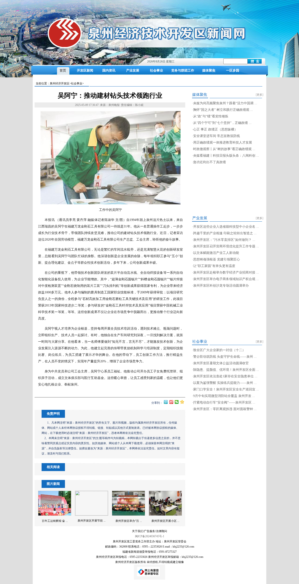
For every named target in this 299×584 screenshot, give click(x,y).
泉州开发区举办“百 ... (128, 521)
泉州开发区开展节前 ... (92, 520)
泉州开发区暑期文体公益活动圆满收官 (221, 363)
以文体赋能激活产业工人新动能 (216, 253)
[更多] (259, 94)
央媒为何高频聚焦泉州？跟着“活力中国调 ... (225, 103)
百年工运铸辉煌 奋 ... (55, 521)
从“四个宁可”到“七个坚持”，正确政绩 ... (222, 123)
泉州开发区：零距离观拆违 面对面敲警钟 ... (225, 409)
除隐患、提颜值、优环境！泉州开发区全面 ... (226, 369)
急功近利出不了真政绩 (209, 162)
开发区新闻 (85, 70)
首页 (63, 70)
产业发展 (132, 70)
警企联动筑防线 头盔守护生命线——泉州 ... (225, 356)
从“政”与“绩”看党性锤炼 (210, 116)
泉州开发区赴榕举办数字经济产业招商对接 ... (226, 272)
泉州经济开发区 (59, 83)
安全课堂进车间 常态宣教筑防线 (216, 136)
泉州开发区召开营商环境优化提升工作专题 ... (226, 246)
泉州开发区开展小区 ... (165, 521)
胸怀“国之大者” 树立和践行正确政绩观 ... (223, 110)
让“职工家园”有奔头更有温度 (214, 266)
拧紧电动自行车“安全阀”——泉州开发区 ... (224, 402)
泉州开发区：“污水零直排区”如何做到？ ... (224, 240)
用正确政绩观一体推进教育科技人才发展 (222, 142)
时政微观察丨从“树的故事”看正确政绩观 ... (224, 149)
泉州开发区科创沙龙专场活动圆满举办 (221, 285)
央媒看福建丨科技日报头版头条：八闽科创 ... (226, 155)
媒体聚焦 (208, 70)
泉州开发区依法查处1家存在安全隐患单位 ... (225, 376)
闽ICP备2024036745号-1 (149, 536)
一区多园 (232, 70)
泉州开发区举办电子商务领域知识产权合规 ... (226, 279)
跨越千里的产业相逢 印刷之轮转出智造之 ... (225, 233)
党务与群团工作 (182, 70)
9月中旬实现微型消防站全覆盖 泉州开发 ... (224, 396)
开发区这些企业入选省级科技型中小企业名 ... (226, 226)
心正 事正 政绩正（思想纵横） (215, 129)
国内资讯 (108, 70)
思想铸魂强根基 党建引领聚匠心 (216, 259)
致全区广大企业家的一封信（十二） (219, 350)
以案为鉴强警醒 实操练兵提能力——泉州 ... (225, 383)
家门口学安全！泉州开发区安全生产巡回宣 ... (226, 389)
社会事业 (156, 70)
